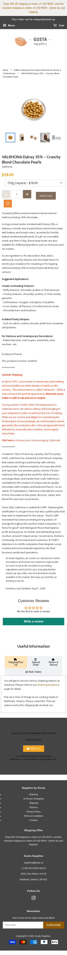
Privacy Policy (33, 811)
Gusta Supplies (42, 936)
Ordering (33, 794)
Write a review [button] (33, 621)
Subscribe (53, 924)
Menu (11, 25)
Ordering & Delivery (48, 684)
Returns (34, 807)
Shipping (33, 803)
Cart (61, 25)
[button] (8, 203)
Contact (33, 820)
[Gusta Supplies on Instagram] (33, 899)
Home (5, 70)
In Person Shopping (33, 798)
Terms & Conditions (33, 816)
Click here (7, 440)
